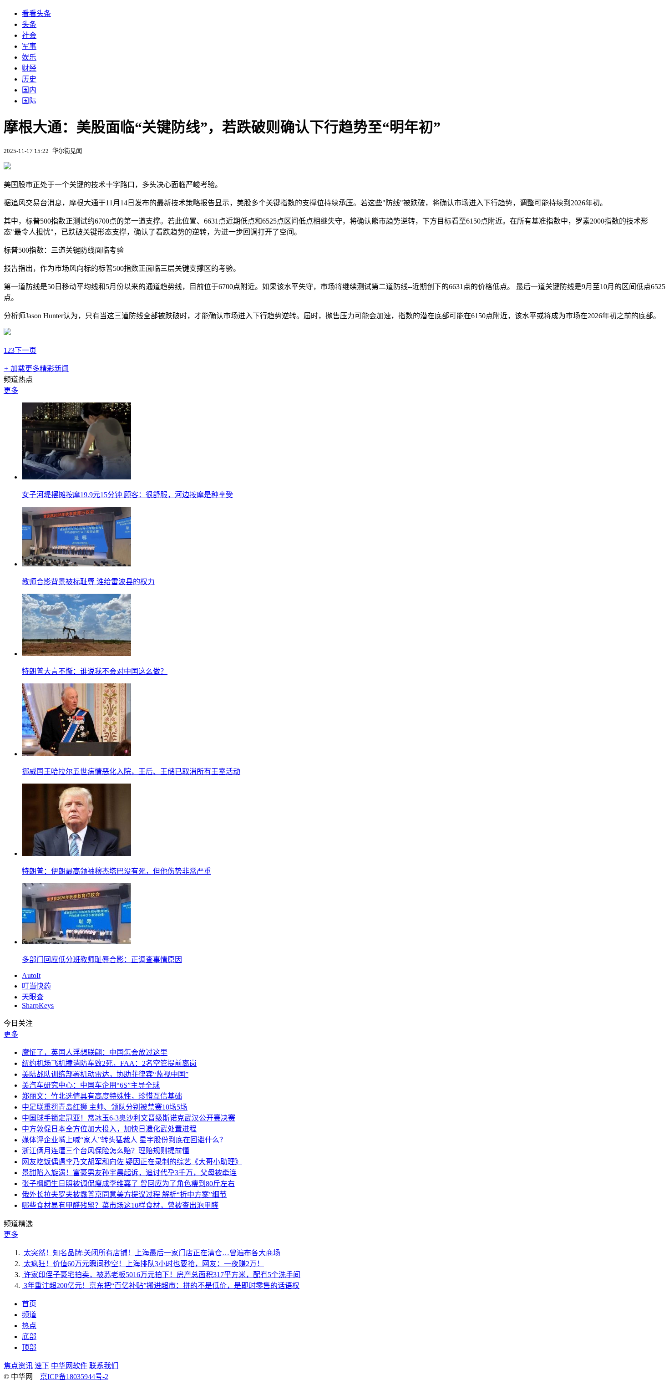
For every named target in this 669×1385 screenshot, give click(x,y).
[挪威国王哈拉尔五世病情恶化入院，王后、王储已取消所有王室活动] (76, 754)
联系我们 (103, 1366)
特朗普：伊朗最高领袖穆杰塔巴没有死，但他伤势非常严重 (116, 871)
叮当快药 (36, 986)
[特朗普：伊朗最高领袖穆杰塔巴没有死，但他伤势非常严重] (76, 853)
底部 (29, 1336)
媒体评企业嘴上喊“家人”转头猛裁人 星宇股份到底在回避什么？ (124, 1140)
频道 (29, 1315)
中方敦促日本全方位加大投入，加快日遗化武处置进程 (109, 1129)
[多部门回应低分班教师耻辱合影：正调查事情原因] (76, 942)
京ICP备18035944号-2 (74, 1376)
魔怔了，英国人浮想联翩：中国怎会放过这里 (94, 1052)
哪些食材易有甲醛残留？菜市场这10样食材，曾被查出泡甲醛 (120, 1205)
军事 (29, 46)
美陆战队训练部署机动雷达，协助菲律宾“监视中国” (105, 1074)
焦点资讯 (18, 1366)
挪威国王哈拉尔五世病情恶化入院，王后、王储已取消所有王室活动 (131, 771)
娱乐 (29, 57)
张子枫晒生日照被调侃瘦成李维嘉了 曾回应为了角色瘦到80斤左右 (128, 1183)
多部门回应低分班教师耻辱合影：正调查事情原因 (102, 959)
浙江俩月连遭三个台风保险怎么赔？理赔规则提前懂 (105, 1151)
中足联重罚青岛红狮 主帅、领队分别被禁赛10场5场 (105, 1107)
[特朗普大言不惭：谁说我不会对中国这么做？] (76, 653)
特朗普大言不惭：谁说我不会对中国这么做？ (94, 671)
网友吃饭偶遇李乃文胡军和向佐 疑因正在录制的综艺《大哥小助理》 (132, 1162)
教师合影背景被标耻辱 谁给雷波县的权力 (88, 582)
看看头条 (36, 13)
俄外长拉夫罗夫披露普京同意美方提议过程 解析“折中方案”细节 (124, 1194)
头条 (29, 24)
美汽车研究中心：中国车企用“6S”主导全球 (91, 1085)
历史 (29, 79)
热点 (29, 1325)
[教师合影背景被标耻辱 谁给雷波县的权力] (76, 564)
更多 (11, 390)
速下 (42, 1366)
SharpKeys (38, 1005)
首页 (29, 1304)
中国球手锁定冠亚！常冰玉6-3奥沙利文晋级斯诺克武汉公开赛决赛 (128, 1118)
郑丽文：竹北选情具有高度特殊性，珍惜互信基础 (102, 1096)
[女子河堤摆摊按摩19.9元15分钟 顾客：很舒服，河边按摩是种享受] (76, 477)
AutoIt (31, 975)
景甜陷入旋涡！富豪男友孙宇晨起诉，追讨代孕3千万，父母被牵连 (129, 1172)
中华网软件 (69, 1366)
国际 (29, 101)
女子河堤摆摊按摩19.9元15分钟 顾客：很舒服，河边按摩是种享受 (127, 495)
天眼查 (33, 997)
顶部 (29, 1347)
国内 (29, 90)
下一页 (25, 350)
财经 (29, 68)
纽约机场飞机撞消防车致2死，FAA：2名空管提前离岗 (109, 1063)
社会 (29, 35)
